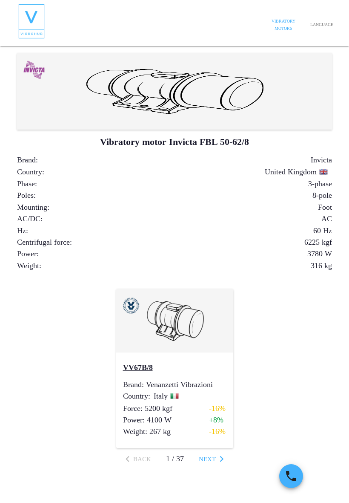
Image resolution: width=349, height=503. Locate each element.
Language (321, 24)
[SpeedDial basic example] (291, 476)
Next (207, 459)
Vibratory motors (283, 25)
